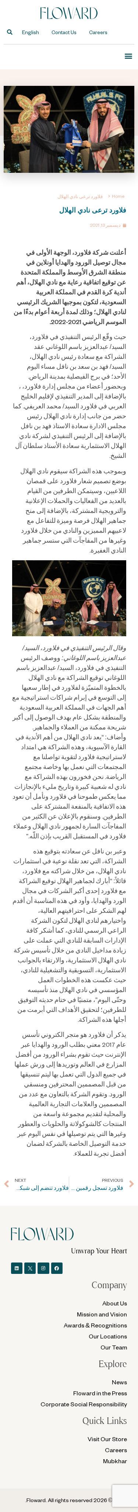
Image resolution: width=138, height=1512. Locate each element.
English (30, 32)
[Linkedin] (16, 1268)
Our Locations (108, 1336)
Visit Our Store (107, 1439)
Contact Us (64, 32)
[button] (10, 32)
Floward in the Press (100, 1393)
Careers (98, 32)
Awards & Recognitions (95, 1325)
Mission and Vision (102, 1314)
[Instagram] (43, 1268)
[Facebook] (57, 1268)
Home (118, 196)
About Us (114, 1303)
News (119, 1382)
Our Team (113, 1347)
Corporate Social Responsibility (83, 1404)
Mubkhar (115, 1461)
